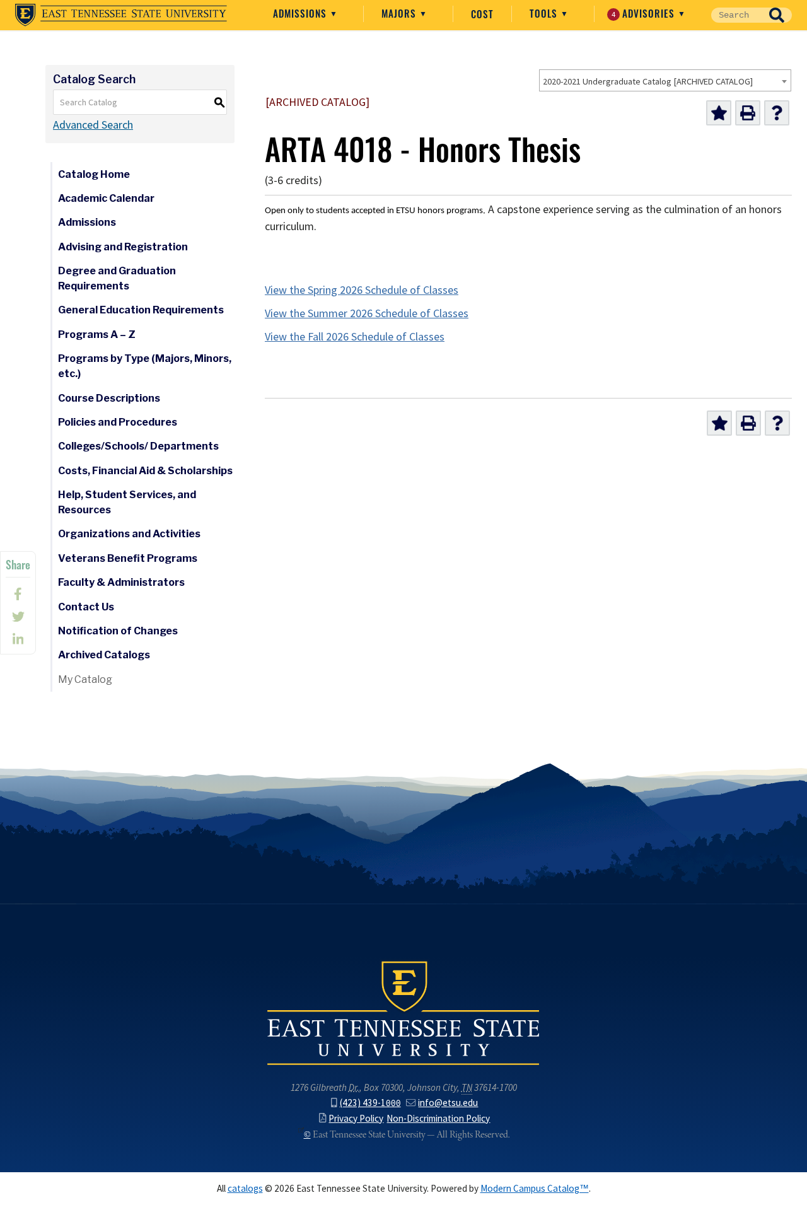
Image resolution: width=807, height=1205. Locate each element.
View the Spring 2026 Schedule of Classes (361, 290)
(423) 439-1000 (370, 1102)
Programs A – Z (97, 335)
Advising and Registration (123, 247)
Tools (545, 13)
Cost (482, 14)
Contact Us (86, 607)
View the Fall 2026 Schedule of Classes (354, 336)
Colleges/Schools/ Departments (138, 446)
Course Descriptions (109, 398)
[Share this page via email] (18, 639)
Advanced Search (93, 124)
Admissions (301, 13)
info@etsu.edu (448, 1102)
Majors (400, 13)
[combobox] (665, 80)
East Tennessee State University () (121, 15)
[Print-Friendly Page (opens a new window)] (747, 112)
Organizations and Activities (129, 534)
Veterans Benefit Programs (127, 558)
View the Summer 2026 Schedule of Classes (366, 313)
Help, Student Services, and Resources (127, 502)
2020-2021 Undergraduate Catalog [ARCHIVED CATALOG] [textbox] (648, 81)
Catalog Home (94, 174)
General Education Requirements (141, 310)
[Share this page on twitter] (18, 616)
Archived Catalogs (104, 655)
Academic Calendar (106, 198)
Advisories (645, 13)
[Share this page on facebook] (18, 594)
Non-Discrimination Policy (438, 1118)
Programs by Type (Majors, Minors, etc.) (144, 366)
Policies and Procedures (117, 422)
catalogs (245, 1188)
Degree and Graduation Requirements (117, 278)
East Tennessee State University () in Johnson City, (403, 1012)
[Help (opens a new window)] (776, 112)
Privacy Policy (355, 1118)
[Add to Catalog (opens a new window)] (718, 112)
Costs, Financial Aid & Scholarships (145, 471)
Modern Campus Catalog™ (534, 1188)
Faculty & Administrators (121, 582)
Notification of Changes (118, 631)
